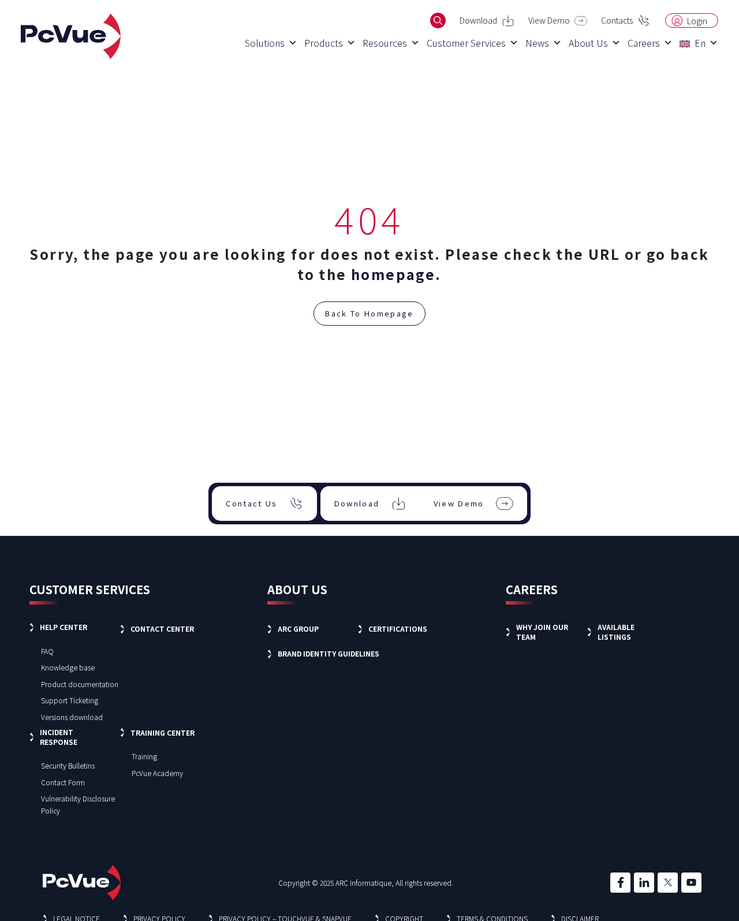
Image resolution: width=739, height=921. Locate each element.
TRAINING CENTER (162, 732)
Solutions (265, 43)
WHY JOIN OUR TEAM (542, 632)
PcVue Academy (157, 773)
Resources (385, 43)
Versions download (72, 717)
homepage (393, 274)
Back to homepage (369, 313)
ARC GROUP (298, 628)
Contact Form (63, 782)
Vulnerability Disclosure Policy (78, 804)
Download (478, 20)
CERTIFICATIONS (397, 628)
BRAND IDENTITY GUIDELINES (328, 653)
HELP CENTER (63, 627)
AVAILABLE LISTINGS (616, 632)
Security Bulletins (68, 765)
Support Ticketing (69, 700)
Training (144, 756)
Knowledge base (68, 667)
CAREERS (532, 589)
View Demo (549, 20)
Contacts (617, 20)
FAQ (47, 651)
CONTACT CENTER (162, 628)
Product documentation (79, 684)
